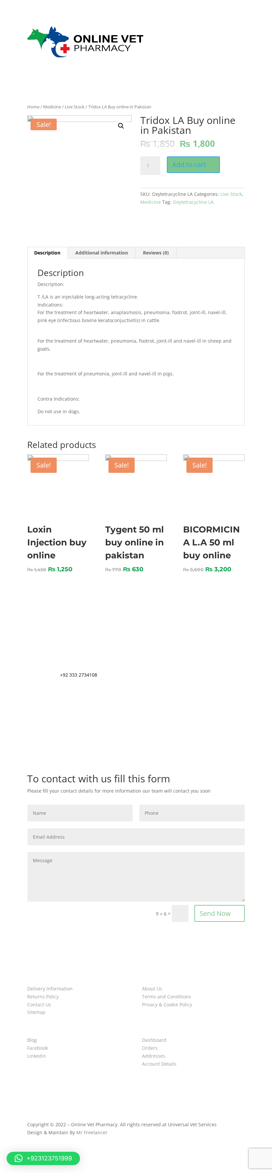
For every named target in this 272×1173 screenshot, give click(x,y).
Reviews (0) (156, 253)
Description (47, 253)
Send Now (215, 913)
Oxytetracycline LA (193, 202)
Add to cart (189, 164)
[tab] (47, 252)
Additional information (101, 253)
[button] (43, 1158)
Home (33, 107)
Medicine (52, 107)
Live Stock (75, 107)
